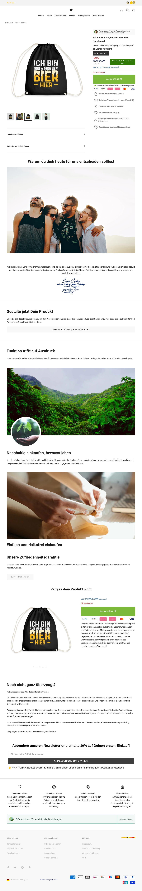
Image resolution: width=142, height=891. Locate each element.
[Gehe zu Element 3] (28, 117)
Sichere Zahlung (51, 858)
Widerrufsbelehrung (90, 853)
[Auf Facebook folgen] (8, 867)
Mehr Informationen (126, 819)
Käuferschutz (50, 848)
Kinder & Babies (60, 16)
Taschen (23, 23)
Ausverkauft (114, 79)
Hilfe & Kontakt (98, 16)
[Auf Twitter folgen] (15, 867)
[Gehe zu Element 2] (19, 117)
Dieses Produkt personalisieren (71, 329)
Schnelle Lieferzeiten (52, 844)
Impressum (86, 844)
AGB (84, 858)
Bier (16, 23)
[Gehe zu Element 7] (46, 117)
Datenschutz (49, 853)
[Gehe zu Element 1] (10, 117)
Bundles (72, 16)
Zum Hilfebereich (20, 577)
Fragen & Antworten (15, 848)
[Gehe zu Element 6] (37, 117)
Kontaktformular (14, 844)
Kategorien (9, 23)
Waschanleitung (13, 853)
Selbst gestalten (84, 16)
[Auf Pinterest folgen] (29, 867)
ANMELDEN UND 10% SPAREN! (71, 761)
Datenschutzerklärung (91, 848)
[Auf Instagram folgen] (22, 867)
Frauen (49, 16)
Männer (41, 16)
